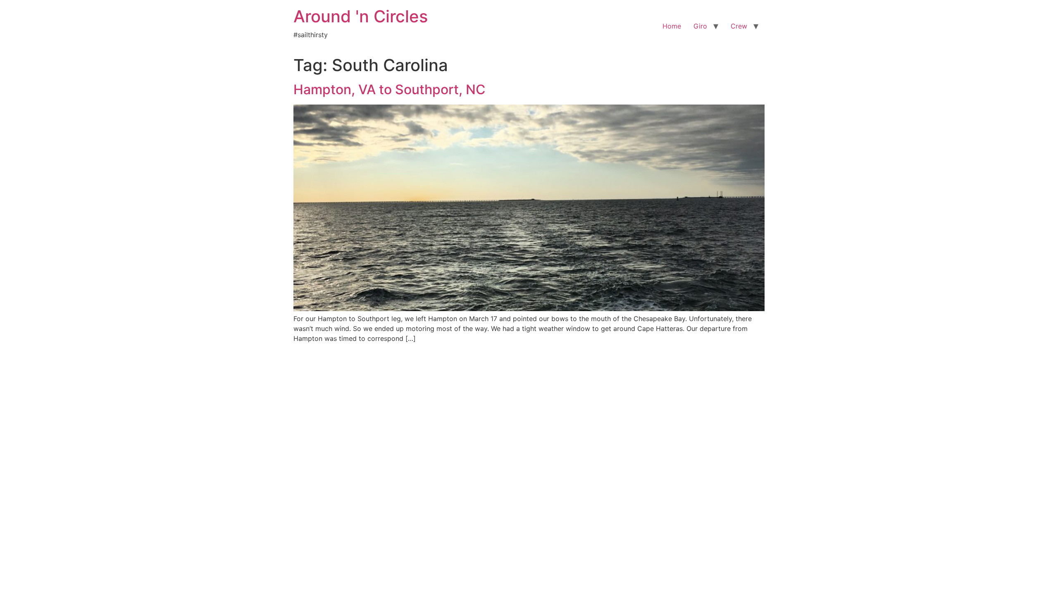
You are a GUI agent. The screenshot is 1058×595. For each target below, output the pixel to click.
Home (671, 26)
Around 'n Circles (360, 16)
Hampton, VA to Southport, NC (389, 89)
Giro (700, 26)
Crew (739, 26)
